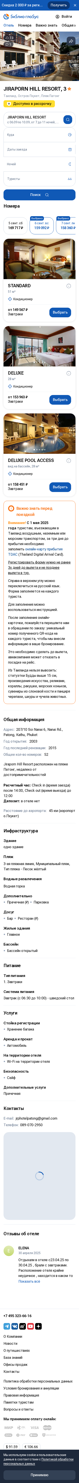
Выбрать (60, 312)
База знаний (13, 1358)
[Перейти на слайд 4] (42, 76)
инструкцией (47, 610)
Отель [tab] (9, 25)
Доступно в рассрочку (32, 104)
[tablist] (39, 25)
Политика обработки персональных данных (38, 1381)
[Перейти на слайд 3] (39, 76)
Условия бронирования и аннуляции (31, 1388)
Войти (67, 16)
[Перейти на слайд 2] (37, 76)
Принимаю (39, 1475)
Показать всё (29, 1281)
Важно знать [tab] (46, 25)
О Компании (13, 1336)
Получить (59, 5)
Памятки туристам (19, 1402)
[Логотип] (21, 17)
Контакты (11, 1372)
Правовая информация (21, 1395)
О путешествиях (17, 1350)
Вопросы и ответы (18, 1409)
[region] (39, 56)
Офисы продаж (15, 1365)
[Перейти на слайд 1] (34, 76)
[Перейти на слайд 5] (44, 76)
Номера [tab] (24, 25)
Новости (10, 1343)
